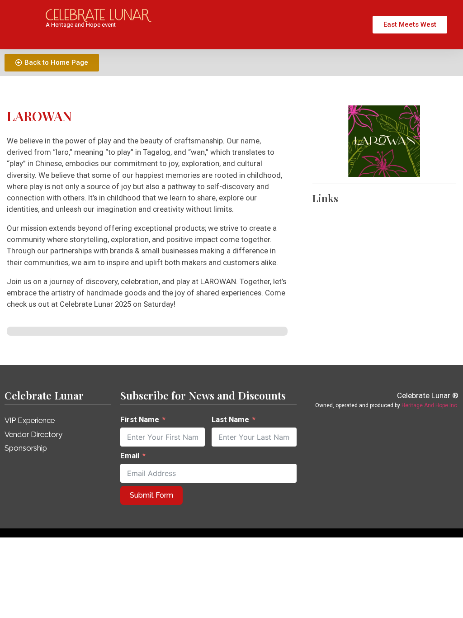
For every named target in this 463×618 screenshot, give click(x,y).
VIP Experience (30, 420)
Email (129, 455)
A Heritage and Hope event (81, 24)
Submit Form (151, 495)
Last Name (230, 419)
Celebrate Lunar (44, 395)
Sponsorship (26, 447)
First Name (139, 419)
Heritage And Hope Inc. (430, 405)
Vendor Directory (33, 434)
